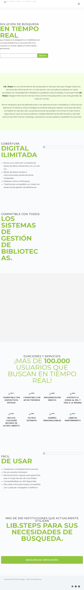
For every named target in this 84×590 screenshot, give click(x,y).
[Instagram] (79, 586)
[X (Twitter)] (76, 586)
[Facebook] (72, 586)
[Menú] (79, 4)
